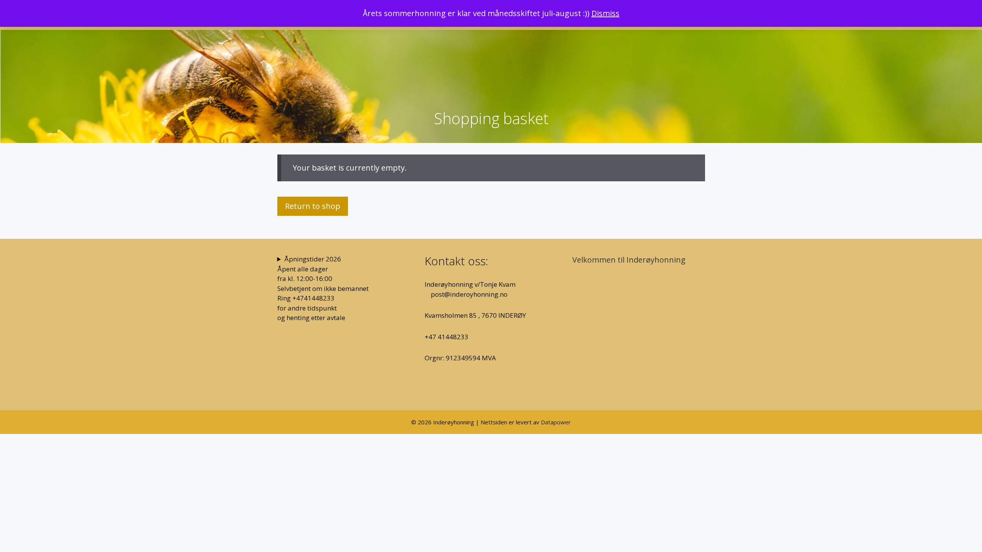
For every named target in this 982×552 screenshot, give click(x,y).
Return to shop (312, 206)
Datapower (556, 422)
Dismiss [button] (606, 13)
